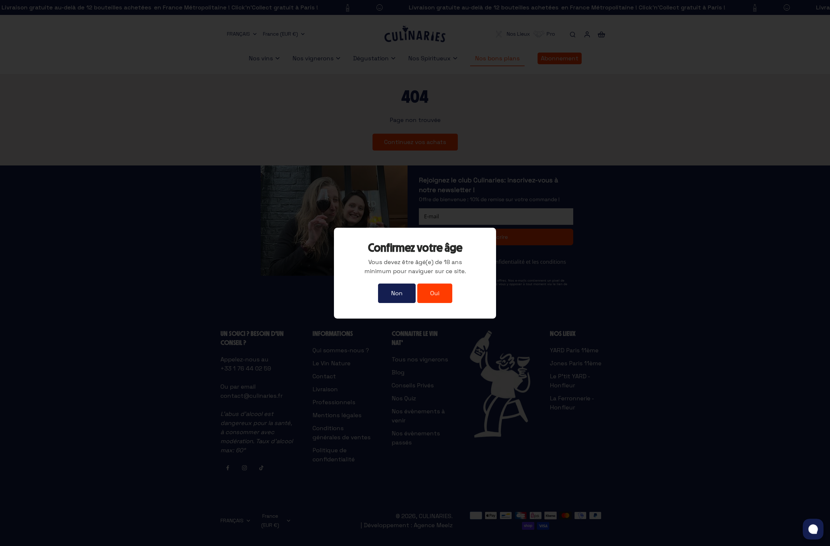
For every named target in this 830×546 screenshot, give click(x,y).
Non (397, 293)
